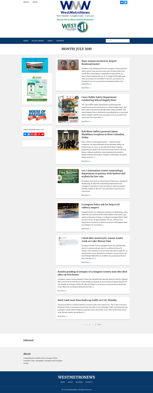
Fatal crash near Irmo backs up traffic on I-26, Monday (87, 300)
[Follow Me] (125, 2)
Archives (79, 382)
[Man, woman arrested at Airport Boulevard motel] (68, 70)
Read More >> (86, 88)
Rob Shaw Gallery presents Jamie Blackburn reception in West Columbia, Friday (103, 134)
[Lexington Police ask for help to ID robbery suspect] (68, 217)
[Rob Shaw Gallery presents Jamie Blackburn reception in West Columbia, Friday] (68, 150)
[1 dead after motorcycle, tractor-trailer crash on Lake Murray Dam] (68, 245)
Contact (60, 41)
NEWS (35, 2)
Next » (100, 324)
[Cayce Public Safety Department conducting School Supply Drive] (68, 122)
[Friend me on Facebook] (122, 2)
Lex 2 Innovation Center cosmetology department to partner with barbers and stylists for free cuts (103, 173)
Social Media (38, 41)
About (26, 2)
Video (50, 41)
